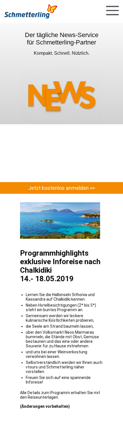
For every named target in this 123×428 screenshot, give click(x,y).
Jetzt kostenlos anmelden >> (61, 188)
